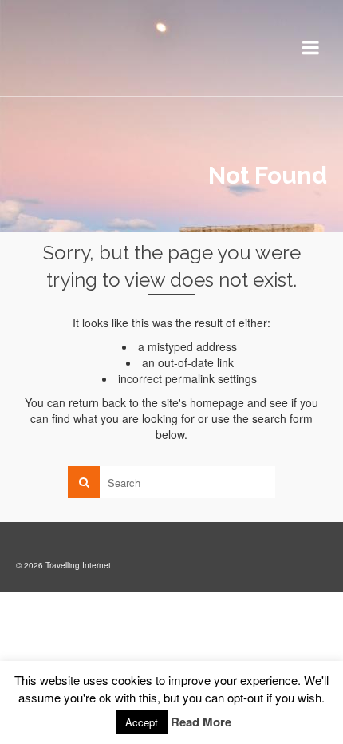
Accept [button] (141, 722)
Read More (201, 722)
